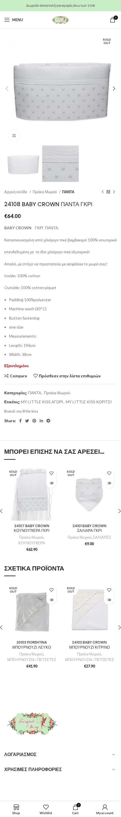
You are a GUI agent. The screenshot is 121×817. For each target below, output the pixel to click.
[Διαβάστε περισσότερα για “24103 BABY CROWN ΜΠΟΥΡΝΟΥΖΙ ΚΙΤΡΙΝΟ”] (109, 600)
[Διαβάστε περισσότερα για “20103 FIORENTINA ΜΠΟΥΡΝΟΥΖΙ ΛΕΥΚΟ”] (51, 600)
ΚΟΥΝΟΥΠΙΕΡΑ (31, 543)
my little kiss (27, 411)
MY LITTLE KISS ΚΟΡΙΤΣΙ (89, 401)
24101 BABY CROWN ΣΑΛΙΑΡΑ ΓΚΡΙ (89, 528)
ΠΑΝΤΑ (68, 192)
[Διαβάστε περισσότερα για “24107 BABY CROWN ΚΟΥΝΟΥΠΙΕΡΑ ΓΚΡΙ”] (51, 483)
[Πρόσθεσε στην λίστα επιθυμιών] (51, 473)
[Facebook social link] (20, 420)
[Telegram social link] (48, 420)
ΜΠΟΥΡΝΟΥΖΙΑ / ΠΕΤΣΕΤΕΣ (31, 660)
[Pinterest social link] (34, 420)
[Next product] (114, 192)
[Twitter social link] (27, 420)
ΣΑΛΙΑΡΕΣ (102, 537)
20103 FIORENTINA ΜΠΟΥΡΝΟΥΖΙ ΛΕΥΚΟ (31, 645)
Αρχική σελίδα (16, 192)
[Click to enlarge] (14, 135)
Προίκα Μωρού (45, 192)
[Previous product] (103, 192)
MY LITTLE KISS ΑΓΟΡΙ (42, 401)
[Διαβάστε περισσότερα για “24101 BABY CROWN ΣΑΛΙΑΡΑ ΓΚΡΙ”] (109, 483)
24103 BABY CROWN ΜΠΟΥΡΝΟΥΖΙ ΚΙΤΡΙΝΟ (89, 645)
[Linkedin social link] (41, 420)
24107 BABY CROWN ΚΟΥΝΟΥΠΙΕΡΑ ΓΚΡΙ (32, 528)
